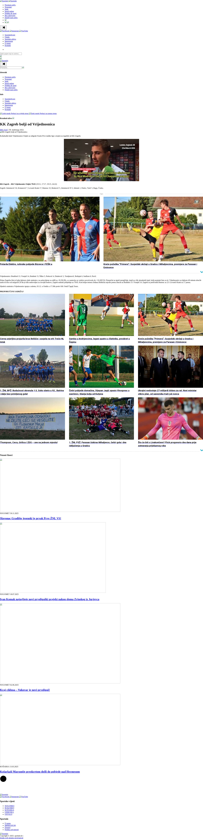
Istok (6, 9)
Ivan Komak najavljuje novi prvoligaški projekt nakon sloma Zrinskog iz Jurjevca (49, 599)
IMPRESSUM (10, 825)
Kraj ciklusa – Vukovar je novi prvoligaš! (25, 689)
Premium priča (10, 5)
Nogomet (8, 7)
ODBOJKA (9, 812)
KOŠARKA (9, 810)
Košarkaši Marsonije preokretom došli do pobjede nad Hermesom (40, 771)
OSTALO (8, 814)
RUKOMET (9, 808)
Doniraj (7, 828)
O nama (8, 43)
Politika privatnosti (12, 830)
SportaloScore (10, 35)
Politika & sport (10, 13)
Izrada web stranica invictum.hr (11, 838)
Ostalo (7, 37)
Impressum (9, 41)
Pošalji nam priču (11, 18)
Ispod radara (9, 11)
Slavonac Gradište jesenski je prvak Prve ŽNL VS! (30, 518)
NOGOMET (9, 806)
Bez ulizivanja (10, 16)
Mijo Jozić (4, 130)
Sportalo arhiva (10, 39)
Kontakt (8, 46)
